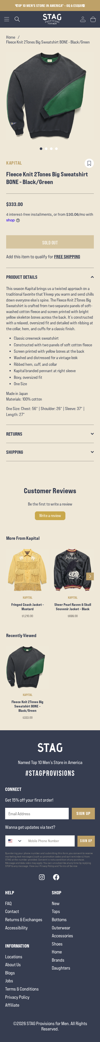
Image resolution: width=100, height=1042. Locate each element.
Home (10, 37)
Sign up (86, 841)
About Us (13, 964)
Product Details (21, 277)
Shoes (57, 944)
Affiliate (12, 1005)
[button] (83, 5)
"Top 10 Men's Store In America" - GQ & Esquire (50, 5)
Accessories (62, 935)
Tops (56, 911)
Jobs (9, 980)
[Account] (83, 19)
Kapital (14, 163)
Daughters (61, 968)
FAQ (8, 903)
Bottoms (59, 919)
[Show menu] (7, 19)
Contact (12, 911)
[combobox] (14, 840)
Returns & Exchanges (23, 919)
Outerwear (61, 927)
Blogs (10, 972)
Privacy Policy (17, 997)
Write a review (50, 515)
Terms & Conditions (22, 989)
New (55, 903)
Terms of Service (68, 866)
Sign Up (83, 813)
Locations (13, 956)
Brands (58, 960)
